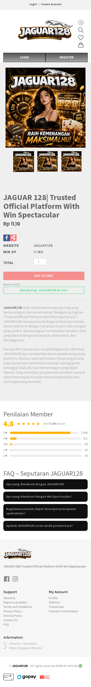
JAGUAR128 (12, 307)
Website (11, 245)
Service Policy (13, 616)
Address (54, 602)
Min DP (9, 252)
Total (8, 263)
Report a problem (15, 602)
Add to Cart (43, 276)
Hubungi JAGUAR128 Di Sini (45, 290)
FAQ (6, 624)
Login (33, 4)
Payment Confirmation (63, 611)
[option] (45, 108)
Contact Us (11, 620)
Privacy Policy (13, 611)
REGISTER (67, 57)
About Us (9, 598)
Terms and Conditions (18, 607)
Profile (53, 598)
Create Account (51, 4)
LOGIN (24, 57)
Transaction (56, 607)
